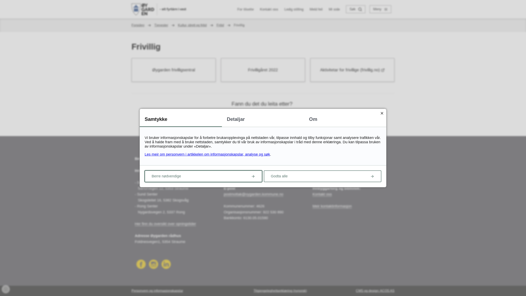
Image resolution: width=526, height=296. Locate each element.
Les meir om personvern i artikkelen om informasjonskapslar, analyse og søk (207, 154)
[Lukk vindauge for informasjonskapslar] (382, 113)
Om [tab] (313, 119)
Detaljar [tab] (236, 119)
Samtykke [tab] (156, 119)
